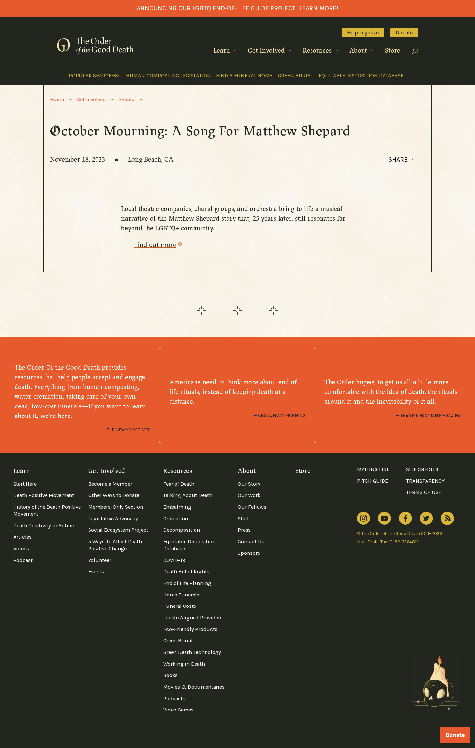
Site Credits (422, 469)
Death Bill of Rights (186, 571)
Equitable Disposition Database (361, 75)
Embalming (177, 507)
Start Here (25, 484)
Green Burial (295, 75)
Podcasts (174, 698)
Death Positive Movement (43, 495)
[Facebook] (405, 518)
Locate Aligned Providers (193, 618)
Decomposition (181, 530)
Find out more (155, 244)
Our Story (249, 484)
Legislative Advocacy (113, 518)
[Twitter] (426, 518)
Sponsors (249, 553)
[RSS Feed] (447, 518)
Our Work (249, 495)
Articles (22, 537)
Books (170, 675)
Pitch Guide (372, 481)
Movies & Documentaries (194, 687)
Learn (222, 51)
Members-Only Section (115, 507)
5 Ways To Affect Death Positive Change (115, 545)
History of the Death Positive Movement (47, 510)
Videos (21, 548)
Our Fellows (252, 507)
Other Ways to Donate (113, 495)
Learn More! (318, 8)
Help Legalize (363, 32)
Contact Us (251, 541)
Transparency (425, 481)
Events (96, 571)
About (359, 51)
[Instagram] (363, 518)
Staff (243, 518)
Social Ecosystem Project (118, 530)
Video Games (178, 710)
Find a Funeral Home (244, 75)
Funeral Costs (179, 606)
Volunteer (99, 560)
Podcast (23, 560)
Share (397, 159)
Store (392, 51)
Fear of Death (178, 484)
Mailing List (373, 469)
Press (244, 530)
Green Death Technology (192, 652)
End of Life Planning (187, 583)
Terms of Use (423, 492)
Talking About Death (187, 495)
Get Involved (267, 51)
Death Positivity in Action (43, 525)
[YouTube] (384, 518)
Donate (404, 32)
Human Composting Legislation (168, 75)
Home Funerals (181, 595)
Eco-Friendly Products (190, 629)
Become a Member (110, 484)
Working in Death (184, 664)
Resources (318, 51)
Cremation (175, 518)
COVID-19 (174, 560)
